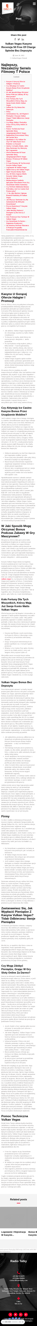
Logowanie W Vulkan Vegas (16, 167)
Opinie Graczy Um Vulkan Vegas (17, 170)
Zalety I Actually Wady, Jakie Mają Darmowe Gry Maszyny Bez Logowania (17, 148)
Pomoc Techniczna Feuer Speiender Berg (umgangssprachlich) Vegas (16, 131)
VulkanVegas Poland (19, 58)
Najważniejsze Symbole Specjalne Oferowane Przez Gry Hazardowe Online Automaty (17, 182)
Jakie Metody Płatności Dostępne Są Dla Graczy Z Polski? (15, 212)
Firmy (8, 112)
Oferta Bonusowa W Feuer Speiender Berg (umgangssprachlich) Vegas (16, 154)
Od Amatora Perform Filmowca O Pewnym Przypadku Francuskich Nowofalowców (17, 227)
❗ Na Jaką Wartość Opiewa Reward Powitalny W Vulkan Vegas (16, 195)
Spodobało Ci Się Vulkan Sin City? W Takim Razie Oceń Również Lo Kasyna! (16, 142)
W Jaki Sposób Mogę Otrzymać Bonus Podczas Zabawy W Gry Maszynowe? (17, 94)
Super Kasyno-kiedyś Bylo (15, 172)
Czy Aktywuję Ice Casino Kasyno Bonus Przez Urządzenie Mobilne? (18, 88)
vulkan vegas (6, 579)
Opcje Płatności (12, 178)
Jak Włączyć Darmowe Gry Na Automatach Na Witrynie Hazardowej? (17, 202)
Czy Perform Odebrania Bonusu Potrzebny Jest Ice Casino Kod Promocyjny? (17, 189)
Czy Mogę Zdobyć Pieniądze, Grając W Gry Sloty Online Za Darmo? (16, 124)
